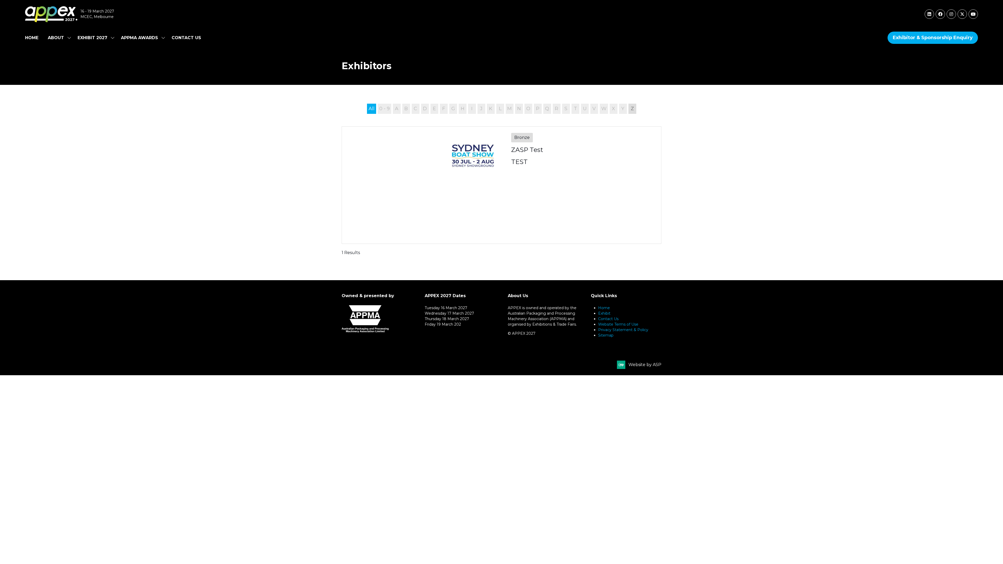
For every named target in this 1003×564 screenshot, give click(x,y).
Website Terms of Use (618, 324)
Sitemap (606, 335)
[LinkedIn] (929, 14)
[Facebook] (940, 14)
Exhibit (604, 313)
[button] (933, 38)
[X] (962, 14)
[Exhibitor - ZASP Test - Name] (501, 185)
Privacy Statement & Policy (623, 329)
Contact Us (186, 37)
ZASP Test (527, 150)
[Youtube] (973, 14)
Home (31, 37)
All (372, 108)
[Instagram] (951, 14)
